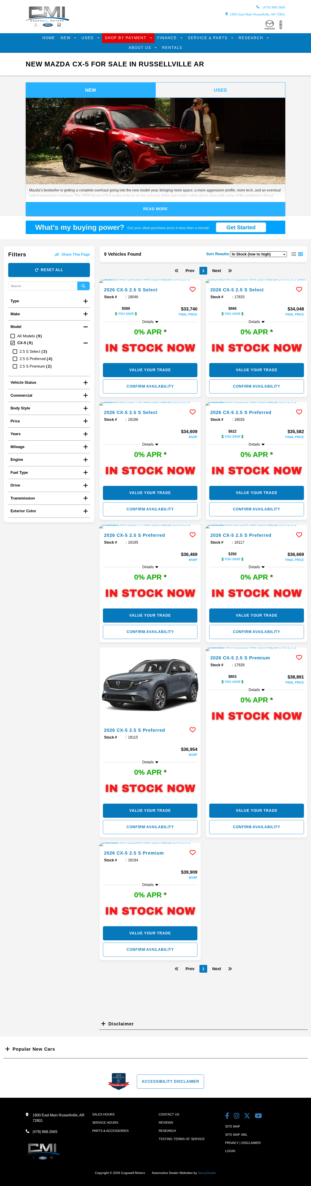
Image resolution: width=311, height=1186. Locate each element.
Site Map (232, 1126)
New (66, 38)
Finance (167, 38)
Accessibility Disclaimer (170, 1081)
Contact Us (169, 1114)
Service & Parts (208, 38)
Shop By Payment (126, 38)
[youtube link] (258, 1116)
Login (230, 1151)
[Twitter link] (247, 1116)
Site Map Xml (236, 1134)
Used (88, 38)
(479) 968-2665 (273, 7)
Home (48, 38)
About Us (141, 48)
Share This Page (75, 254)
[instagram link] (237, 1116)
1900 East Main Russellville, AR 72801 (257, 14)
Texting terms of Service (182, 1139)
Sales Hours (103, 1114)
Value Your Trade (150, 370)
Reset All (52, 270)
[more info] (150, 281)
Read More (155, 209)
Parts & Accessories (110, 1131)
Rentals (172, 48)
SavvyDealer (207, 1173)
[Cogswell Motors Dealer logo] (47, 26)
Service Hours (105, 1122)
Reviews (166, 1122)
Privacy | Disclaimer (243, 1143)
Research (252, 38)
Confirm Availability (150, 386)
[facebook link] (227, 1116)
